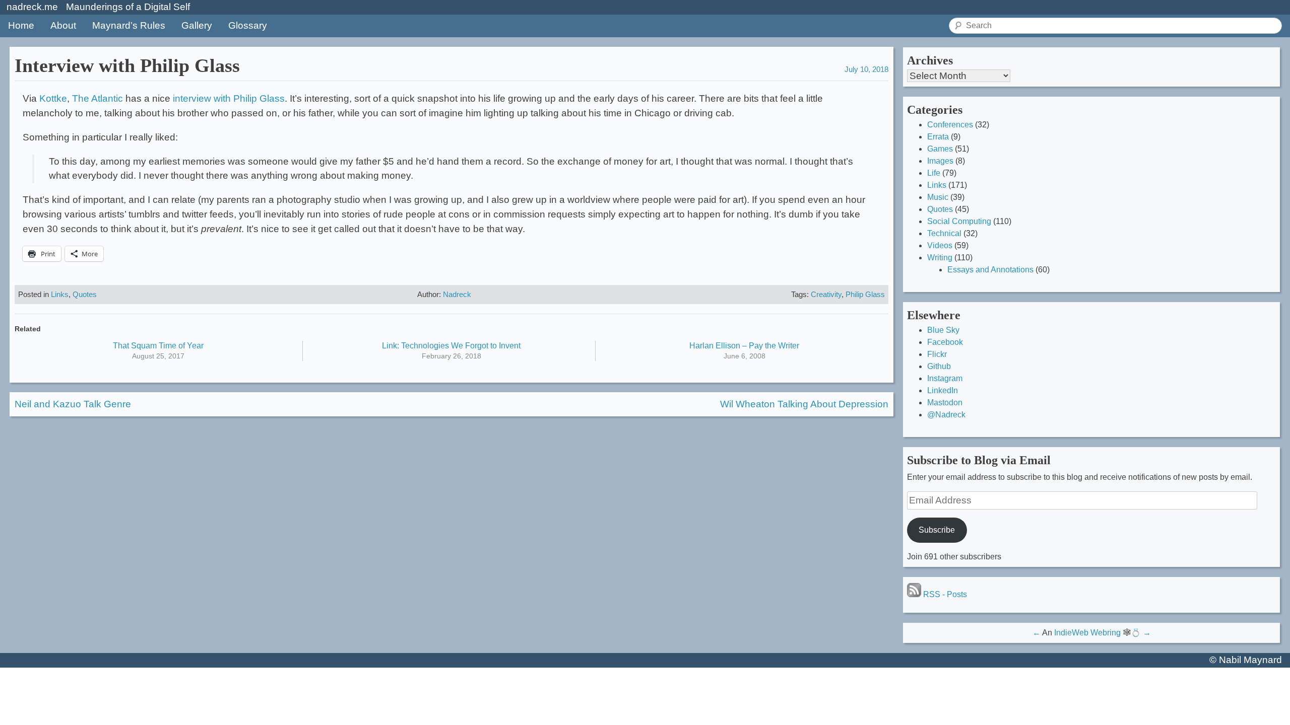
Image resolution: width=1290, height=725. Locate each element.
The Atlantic (97, 98)
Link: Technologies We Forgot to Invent (451, 345)
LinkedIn (942, 390)
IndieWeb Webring (1087, 632)
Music (937, 197)
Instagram (944, 378)
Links (60, 294)
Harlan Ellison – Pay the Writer (744, 345)
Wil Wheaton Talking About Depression (804, 404)
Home (21, 25)
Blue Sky (943, 330)
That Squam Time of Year (158, 345)
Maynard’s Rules (128, 25)
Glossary (247, 25)
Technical (944, 233)
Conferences (950, 124)
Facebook (945, 342)
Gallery (196, 25)
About (63, 25)
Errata (938, 136)
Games (940, 148)
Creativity (826, 294)
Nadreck (457, 294)
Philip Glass (865, 294)
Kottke (53, 98)
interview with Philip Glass (229, 98)
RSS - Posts (944, 594)
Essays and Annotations (990, 269)
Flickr (937, 354)
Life (933, 173)
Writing (939, 257)
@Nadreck (946, 414)
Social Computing (959, 221)
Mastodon (944, 402)
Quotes (85, 294)
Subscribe (937, 530)
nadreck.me (32, 7)
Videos (939, 245)
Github (939, 366)
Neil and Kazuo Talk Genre (73, 404)
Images (940, 161)
